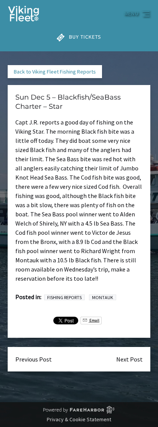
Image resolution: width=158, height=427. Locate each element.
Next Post (129, 359)
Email (94, 320)
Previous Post (33, 359)
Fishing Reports (64, 297)
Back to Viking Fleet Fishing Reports (55, 71)
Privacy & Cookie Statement (79, 419)
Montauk (102, 297)
